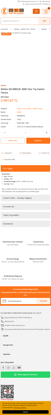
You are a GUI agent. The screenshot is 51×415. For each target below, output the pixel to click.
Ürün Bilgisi (8, 168)
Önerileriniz (8, 223)
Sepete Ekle (12, 141)
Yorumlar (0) (8, 206)
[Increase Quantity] (46, 132)
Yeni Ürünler (27, 108)
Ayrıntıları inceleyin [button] (20, 407)
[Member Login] (36, 11)
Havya (19, 108)
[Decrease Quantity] (4, 132)
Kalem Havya (37, 108)
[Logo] (13, 11)
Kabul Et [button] (25, 412)
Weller (19, 112)
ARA (44, 21)
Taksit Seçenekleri (11, 215)
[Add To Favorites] (8, 159)
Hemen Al (38, 141)
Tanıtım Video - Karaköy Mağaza (17, 198)
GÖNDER (43, 301)
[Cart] (45, 11)
